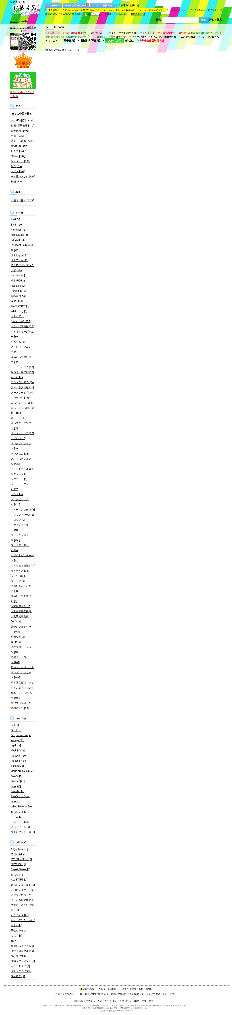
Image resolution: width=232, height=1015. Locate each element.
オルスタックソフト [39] (21, 425)
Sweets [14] (17, 791)
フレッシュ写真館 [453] (20, 537)
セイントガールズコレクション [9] (22, 471)
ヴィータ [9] (18, 580)
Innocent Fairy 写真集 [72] (22, 247)
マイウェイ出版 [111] (23, 565)
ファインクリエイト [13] (21, 527)
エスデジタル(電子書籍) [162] (23, 410)
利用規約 (135, 1001)
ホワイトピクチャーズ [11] (22, 557)
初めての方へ (95, 14)
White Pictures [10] (21, 806)
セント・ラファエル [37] (21, 486)
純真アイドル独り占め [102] (22, 695)
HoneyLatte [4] (19, 234)
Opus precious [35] (22, 771)
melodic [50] (18, 275)
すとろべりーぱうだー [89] (22, 333)
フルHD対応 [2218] (22, 120)
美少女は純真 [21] (21, 703)
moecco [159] (18, 755)
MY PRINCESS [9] (21, 859)
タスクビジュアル (209, 36)
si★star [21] (18, 781)
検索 (158, 19)
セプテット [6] (19, 479)
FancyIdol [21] (19, 229)
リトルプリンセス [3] (23, 832)
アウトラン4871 (138, 36)
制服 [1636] (17, 135)
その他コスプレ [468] (23, 176)
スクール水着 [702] (22, 140)
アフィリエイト (150, 1001)
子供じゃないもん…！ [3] (20, 932)
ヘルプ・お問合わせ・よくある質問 (117, 988)
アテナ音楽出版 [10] (22, 387)
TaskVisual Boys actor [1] (20, 798)
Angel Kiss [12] (19, 849)
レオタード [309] (20, 161)
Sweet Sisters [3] (20, 869)
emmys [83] (17, 740)
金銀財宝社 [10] (20, 708)
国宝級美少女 (118, 36)
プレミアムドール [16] (20, 547)
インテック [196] (20, 397)
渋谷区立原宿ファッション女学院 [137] (22, 685)
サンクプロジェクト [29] (21, 445)
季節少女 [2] (18, 636)
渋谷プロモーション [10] (21, 649)
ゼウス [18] (17, 494)
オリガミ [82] (18, 418)
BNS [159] (16, 224)
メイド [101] (18, 171)
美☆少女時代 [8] (20, 966)
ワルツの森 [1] (19, 575)
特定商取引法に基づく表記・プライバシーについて (101, 1001)
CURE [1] (16, 730)
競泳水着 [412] (19, 146)
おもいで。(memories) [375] (21, 318)
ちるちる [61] (18, 341)
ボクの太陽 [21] (20, 915)
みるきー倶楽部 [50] (22, 372)
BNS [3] (15, 725)
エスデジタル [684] (22, 402)
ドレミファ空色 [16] (22, 514)
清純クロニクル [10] (22, 950)
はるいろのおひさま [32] (21, 359)
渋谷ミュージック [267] (20, 659)
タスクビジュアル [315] (20, 501)
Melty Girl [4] (18, 854)
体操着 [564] (18, 156)
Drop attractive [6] (21, 735)
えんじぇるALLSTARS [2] (19, 877)
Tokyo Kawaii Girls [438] (18, 298)
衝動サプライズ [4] (21, 971)
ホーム (14, 21)
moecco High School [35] (18, 763)
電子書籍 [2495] (20, 130)
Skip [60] (16, 786)
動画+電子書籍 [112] (22, 125)
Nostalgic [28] (18, 285)
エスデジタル (188, 36)
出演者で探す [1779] (22, 200)
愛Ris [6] (16, 642)
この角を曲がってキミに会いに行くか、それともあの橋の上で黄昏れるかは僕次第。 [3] (22, 900)
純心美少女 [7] (19, 956)
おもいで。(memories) (164, 36)
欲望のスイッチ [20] (22, 945)
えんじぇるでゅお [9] (23, 884)
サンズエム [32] (20, 453)
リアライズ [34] (20, 570)
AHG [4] (15, 219)
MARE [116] (18, 750)
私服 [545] (16, 181)
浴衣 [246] (16, 166)
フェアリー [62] (20, 821)
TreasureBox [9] (20, 306)
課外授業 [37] (18, 976)
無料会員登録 (138, 14)
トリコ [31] (17, 816)
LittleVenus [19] (19, 260)
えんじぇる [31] (20, 811)
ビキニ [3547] (18, 151)
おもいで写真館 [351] (23, 326)
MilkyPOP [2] (18, 280)
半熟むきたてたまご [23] (21, 588)
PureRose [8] (18, 290)
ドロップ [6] (18, 519)
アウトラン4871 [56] (22, 382)
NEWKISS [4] (18, 864)
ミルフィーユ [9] (20, 827)
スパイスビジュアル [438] (21, 461)
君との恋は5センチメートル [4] (23, 922)
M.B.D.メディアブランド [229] (22, 267)
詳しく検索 (215, 19)
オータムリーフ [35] (22, 433)
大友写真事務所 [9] (21, 611)
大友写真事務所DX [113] (20, 618)
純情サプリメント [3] (23, 961)
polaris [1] (16, 776)
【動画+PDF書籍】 (91, 40)
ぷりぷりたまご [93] (22, 367)
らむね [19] (17, 377)
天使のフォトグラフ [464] (21, 629)
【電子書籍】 (68, 40)
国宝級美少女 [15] (21, 606)
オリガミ (53, 40)
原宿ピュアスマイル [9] (21, 598)
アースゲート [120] (22, 392)
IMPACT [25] (18, 240)
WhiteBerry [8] (19, 311)
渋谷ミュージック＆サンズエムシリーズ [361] (22, 672)
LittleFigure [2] (19, 255)
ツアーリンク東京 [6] (23, 509)
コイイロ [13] (18, 438)
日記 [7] (15, 940)
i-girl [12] (16, 745)
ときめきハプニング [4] (21, 349)
